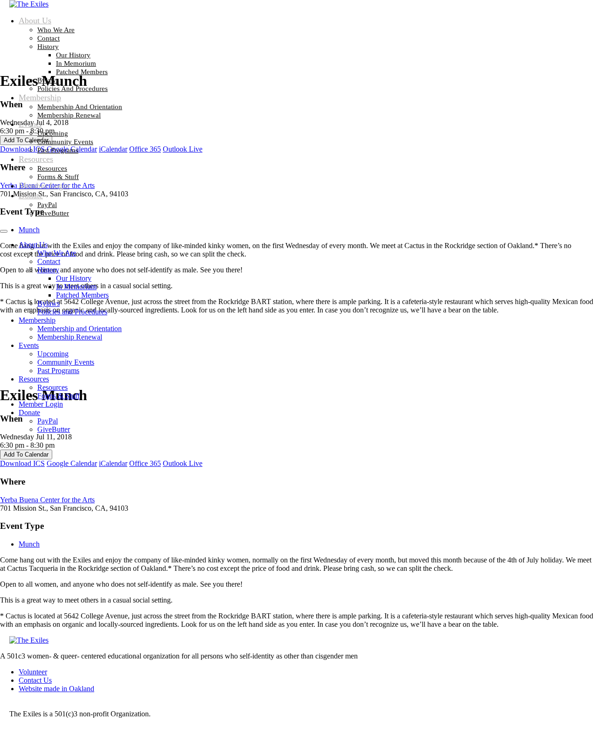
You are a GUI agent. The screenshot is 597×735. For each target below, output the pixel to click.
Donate (31, 195)
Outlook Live (182, 463)
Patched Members (82, 72)
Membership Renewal (69, 115)
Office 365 (145, 463)
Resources (36, 159)
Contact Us (35, 680)
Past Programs (57, 150)
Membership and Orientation (79, 107)
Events (30, 124)
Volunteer (33, 672)
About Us (35, 20)
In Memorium (76, 63)
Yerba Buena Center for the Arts (47, 500)
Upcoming (52, 133)
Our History (73, 55)
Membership (40, 97)
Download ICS (22, 463)
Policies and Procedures (72, 88)
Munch (29, 544)
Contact (48, 38)
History (48, 46)
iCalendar (113, 463)
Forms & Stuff (58, 176)
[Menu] (3, 231)
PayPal (47, 204)
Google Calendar (72, 463)
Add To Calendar (26, 454)
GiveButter (53, 213)
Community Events (65, 142)
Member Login (44, 185)
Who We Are (56, 30)
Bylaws (48, 80)
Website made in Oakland (56, 689)
